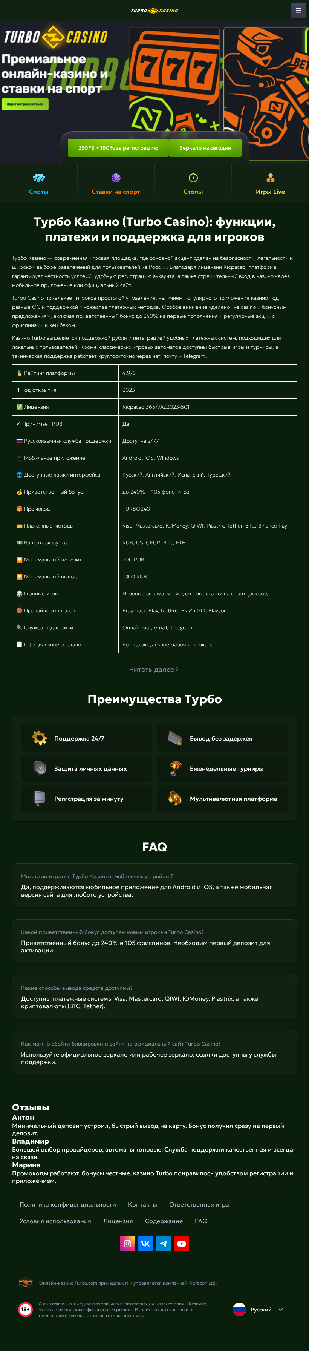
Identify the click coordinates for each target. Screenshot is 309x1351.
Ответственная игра (199, 1204)
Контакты (142, 1204)
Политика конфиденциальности (68, 1204)
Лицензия (118, 1221)
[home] (154, 10)
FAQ (201, 1221)
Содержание (164, 1221)
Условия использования (55, 1221)
